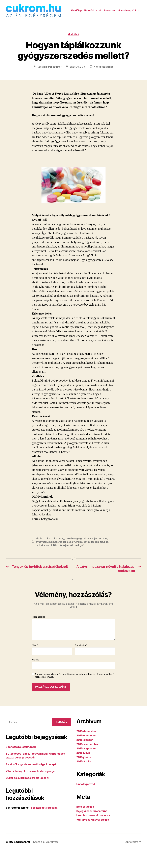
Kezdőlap (76, 10)
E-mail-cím (81, 645)
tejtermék (68, 545)
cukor (48, 538)
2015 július (83, 752)
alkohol (39, 538)
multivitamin (42, 545)
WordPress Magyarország (92, 819)
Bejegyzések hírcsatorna (91, 811)
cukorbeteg (58, 538)
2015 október (84, 739)
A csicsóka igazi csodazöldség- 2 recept (31, 764)
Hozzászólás (38, 617)
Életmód (89, 10)
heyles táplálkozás (93, 541)
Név (35, 645)
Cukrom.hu (23, 841)
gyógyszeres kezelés (59, 541)
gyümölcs (77, 541)
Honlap (35, 659)
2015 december (86, 731)
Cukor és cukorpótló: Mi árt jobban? (28, 777)
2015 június (83, 757)
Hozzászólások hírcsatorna (93, 815)
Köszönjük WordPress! (46, 841)
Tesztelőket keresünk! (44, 807)
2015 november (86, 735)
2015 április (83, 761)
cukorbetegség (73, 538)
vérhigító (79, 545)
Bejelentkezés (85, 806)
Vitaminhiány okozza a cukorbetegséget (31, 771)
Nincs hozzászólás (103, 66)
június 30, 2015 (77, 66)
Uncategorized (85, 784)
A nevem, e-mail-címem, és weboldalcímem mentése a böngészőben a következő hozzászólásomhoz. (74, 675)
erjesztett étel (99, 538)
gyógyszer (41, 541)
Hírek (99, 10)
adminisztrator (53, 66)
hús (106, 541)
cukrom (87, 538)
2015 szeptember (87, 744)
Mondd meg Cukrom (129, 10)
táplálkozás (56, 545)
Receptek (109, 10)
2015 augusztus (86, 748)
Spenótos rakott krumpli (21, 746)
